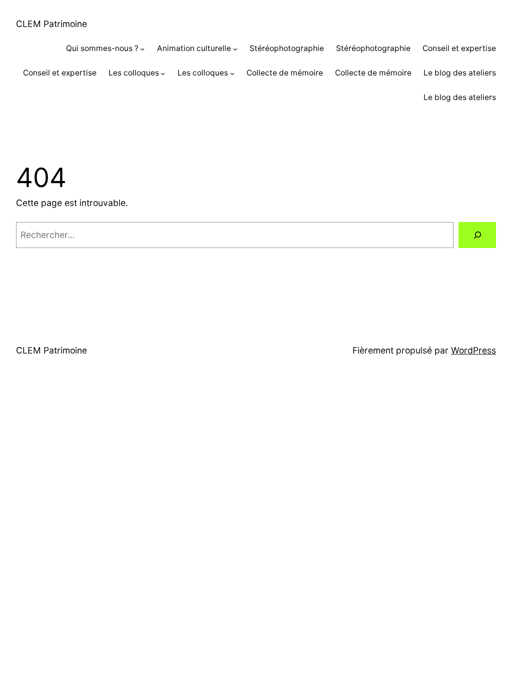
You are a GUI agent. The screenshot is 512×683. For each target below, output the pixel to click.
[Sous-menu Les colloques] (162, 73)
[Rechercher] (477, 235)
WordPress (473, 350)
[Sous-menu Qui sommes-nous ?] (142, 48)
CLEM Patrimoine (51, 23)
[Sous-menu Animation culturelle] (235, 48)
